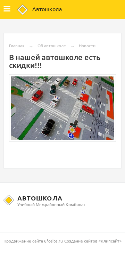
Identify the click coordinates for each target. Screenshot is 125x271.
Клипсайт (110, 241)
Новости (87, 45)
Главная (17, 45)
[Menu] (6, 9)
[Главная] (22, 10)
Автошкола (47, 8)
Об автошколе (52, 45)
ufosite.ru (53, 241)
